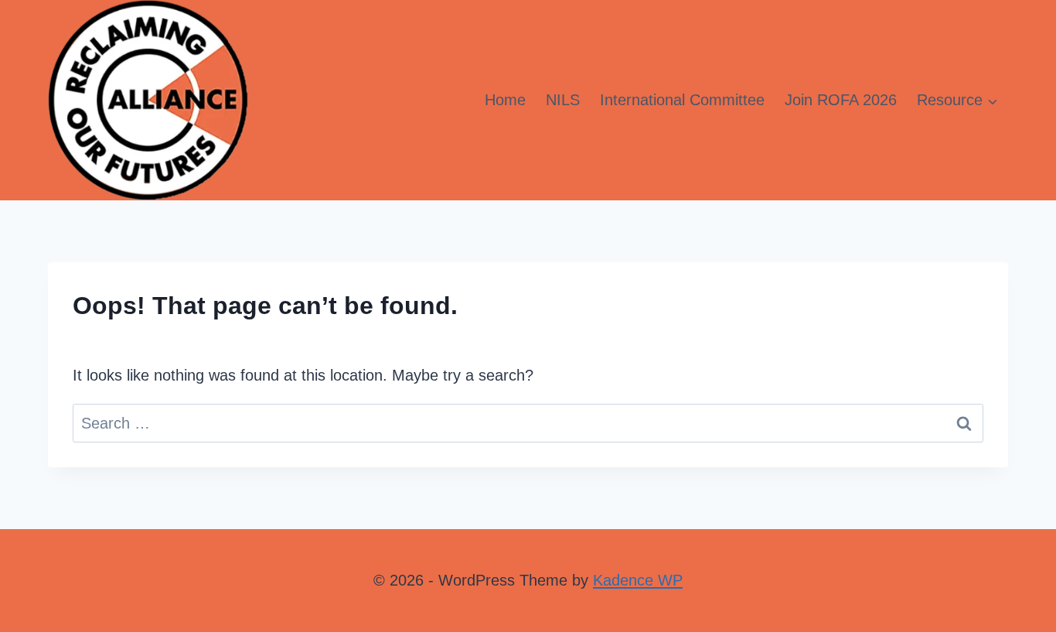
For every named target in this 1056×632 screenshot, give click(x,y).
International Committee (682, 99)
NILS (563, 99)
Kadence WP (638, 580)
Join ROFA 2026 (841, 99)
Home (505, 99)
